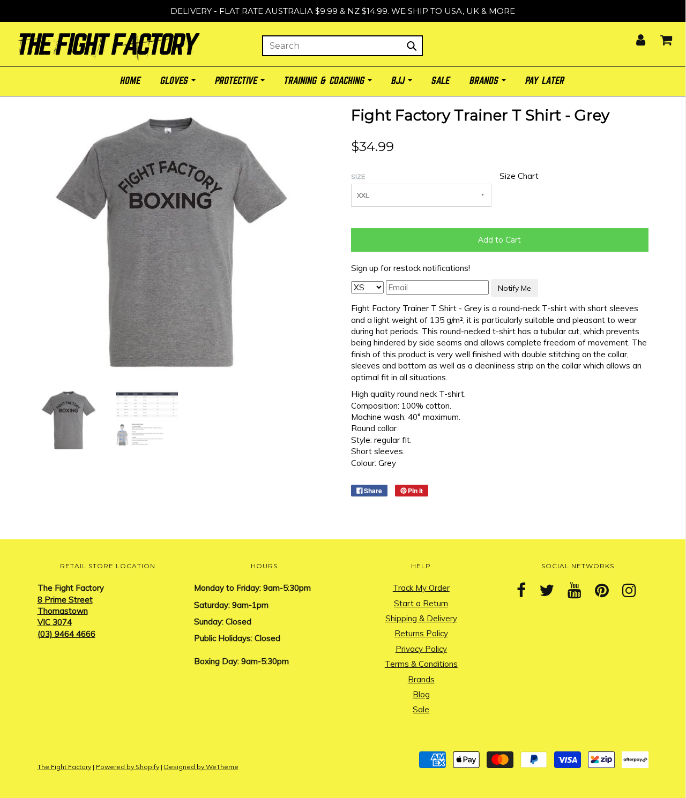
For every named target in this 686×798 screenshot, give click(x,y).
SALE (441, 81)
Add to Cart (499, 240)
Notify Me (514, 288)
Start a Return (421, 603)
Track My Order (421, 588)
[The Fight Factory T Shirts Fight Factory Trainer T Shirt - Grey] (69, 419)
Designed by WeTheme (201, 767)
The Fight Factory (64, 767)
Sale (421, 709)
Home (131, 81)
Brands (421, 679)
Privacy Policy (421, 649)
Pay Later (545, 81)
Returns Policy (421, 633)
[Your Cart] (659, 36)
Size (358, 176)
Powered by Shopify (127, 767)
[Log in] (634, 36)
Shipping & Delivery (421, 618)
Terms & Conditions (421, 664)
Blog (421, 694)
